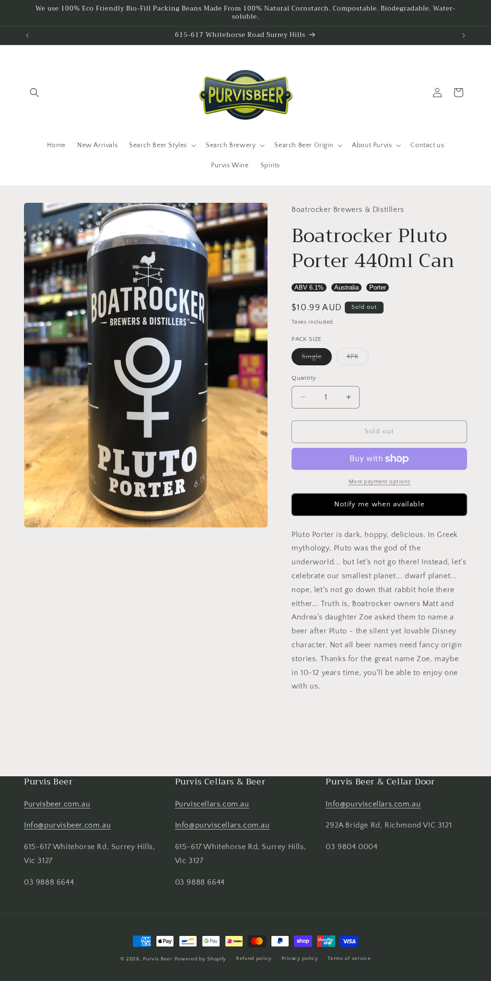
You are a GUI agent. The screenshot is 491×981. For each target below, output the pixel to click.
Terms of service (349, 958)
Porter (377, 287)
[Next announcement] (463, 35)
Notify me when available (379, 504)
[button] (34, 92)
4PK (358, 358)
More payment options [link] (379, 482)
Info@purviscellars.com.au (222, 825)
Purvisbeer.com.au (57, 804)
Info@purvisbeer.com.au (67, 825)
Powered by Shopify (201, 959)
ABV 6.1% (309, 287)
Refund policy (254, 958)
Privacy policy (299, 958)
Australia (346, 287)
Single (317, 358)
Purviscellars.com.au (212, 804)
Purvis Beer (158, 959)
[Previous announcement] (27, 35)
